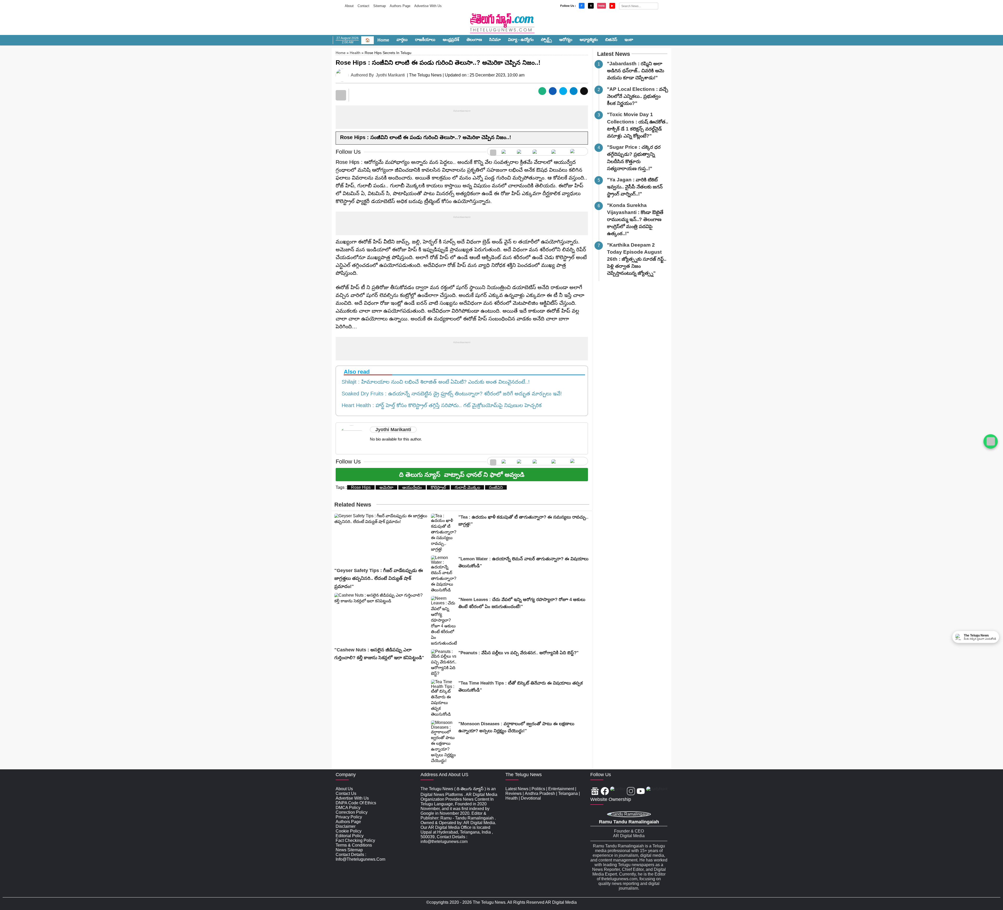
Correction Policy (352, 812)
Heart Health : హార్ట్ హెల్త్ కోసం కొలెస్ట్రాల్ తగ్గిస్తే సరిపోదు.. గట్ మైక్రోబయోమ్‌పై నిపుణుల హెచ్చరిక (440, 405)
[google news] (493, 151)
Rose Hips (361, 487)
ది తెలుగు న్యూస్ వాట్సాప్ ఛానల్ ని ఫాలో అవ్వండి (461, 474)
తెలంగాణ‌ (474, 39)
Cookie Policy (348, 831)
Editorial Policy (350, 836)
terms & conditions (354, 845)
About (349, 6)
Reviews (513, 793)
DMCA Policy (348, 807)
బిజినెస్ (611, 39)
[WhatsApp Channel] (990, 441)
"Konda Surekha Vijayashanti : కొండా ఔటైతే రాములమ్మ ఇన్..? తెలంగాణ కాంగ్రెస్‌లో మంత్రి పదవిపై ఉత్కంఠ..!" (635, 219)
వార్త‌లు (402, 39)
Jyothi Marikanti (390, 75)
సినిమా (495, 39)
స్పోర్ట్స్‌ (546, 39)
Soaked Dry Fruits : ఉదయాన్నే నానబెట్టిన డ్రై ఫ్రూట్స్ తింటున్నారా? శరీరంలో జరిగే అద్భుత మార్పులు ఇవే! (450, 393)
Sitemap (379, 6)
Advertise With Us (428, 6)
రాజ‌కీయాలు (425, 39)
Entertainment (561, 789)
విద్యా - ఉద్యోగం (521, 39)
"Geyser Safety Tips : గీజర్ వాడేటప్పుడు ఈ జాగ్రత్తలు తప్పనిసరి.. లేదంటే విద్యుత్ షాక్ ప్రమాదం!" (378, 578)
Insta (601, 5)
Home (383, 40)
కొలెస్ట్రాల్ (438, 487)
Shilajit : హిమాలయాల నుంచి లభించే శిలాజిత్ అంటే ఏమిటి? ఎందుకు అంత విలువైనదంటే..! (434, 382)
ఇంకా (629, 39)
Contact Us (346, 793)
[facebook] (506, 151)
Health (355, 53)
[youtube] (558, 151)
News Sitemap (349, 850)
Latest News (613, 54)
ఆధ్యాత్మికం (589, 39)
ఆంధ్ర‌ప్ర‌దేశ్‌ (451, 39)
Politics (538, 789)
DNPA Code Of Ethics (356, 803)
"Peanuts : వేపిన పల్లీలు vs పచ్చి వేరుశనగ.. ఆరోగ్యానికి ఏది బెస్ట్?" (518, 652)
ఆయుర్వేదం (412, 487)
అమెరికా (386, 487)
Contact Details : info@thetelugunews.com (360, 856)
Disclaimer (345, 826)
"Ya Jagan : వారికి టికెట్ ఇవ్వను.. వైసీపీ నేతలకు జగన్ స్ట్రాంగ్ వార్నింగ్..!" (635, 187)
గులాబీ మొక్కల (467, 487)
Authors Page (400, 6)
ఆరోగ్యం (565, 39)
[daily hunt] (577, 151)
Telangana (568, 793)
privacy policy (349, 817)
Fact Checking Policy (355, 840)
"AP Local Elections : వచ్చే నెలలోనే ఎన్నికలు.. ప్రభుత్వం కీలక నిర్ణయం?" (637, 96)
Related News (352, 504)
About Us (344, 789)
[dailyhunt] (656, 792)
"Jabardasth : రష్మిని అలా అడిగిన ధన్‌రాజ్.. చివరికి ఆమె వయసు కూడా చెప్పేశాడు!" (635, 70)
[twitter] (522, 151)
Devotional (531, 798)
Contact (363, 6)
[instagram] (539, 151)
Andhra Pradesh (540, 793)
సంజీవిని (496, 487)
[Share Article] (542, 91)
